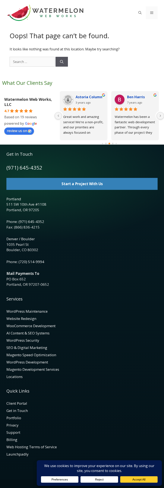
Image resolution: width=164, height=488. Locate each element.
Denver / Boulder (20, 238)
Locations (14, 376)
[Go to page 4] (116, 143)
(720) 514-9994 (31, 261)
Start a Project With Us (82, 183)
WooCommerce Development (31, 325)
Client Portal (16, 403)
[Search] (62, 62)
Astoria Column (89, 97)
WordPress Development (27, 362)
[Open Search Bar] (140, 12)
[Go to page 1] (106, 143)
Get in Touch (17, 410)
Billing (11, 439)
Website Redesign (21, 318)
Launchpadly (17, 454)
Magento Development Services (32, 369)
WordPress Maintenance (27, 311)
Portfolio (13, 417)
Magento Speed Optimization (31, 354)
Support (13, 432)
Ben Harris (136, 97)
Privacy (12, 425)
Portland (13, 198)
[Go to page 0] (102, 143)
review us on (17, 130)
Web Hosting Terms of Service (31, 446)
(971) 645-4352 (24, 167)
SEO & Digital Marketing (26, 347)
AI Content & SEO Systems (28, 333)
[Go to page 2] (109, 143)
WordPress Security (22, 340)
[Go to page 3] (113, 143)
